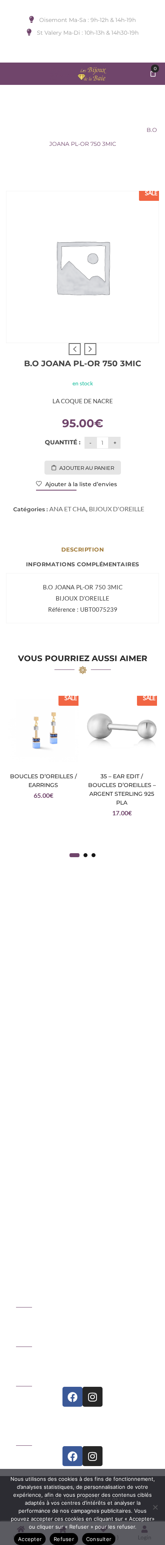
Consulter (98, 1539)
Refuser (64, 1539)
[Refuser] (155, 1507)
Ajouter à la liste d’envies (80, 484)
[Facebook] (72, 1397)
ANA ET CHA (119, 129)
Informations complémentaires (82, 564)
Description (82, 549)
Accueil (18, 129)
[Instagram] (92, 1397)
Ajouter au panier (86, 468)
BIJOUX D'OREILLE (65, 129)
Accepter (30, 1539)
